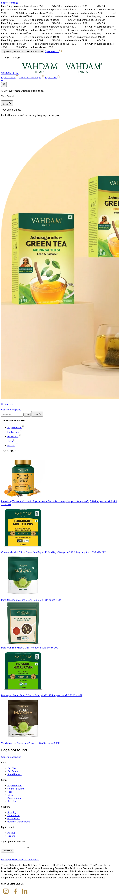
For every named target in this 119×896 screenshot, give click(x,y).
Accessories (14, 798)
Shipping (11, 812)
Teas (10, 791)
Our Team (12, 771)
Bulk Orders (13, 818)
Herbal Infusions (15, 788)
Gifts (10, 794)
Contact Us (13, 815)
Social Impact (14, 774)
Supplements (14, 785)
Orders (11, 836)
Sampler (11, 801)
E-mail (26, 847)
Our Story (12, 768)
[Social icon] (6, 892)
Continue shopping (11, 409)
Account (11, 832)
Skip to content (9, 2)
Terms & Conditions (28, 859)
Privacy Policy (9, 859)
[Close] (4, 84)
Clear (27, 415)
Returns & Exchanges (18, 821)
